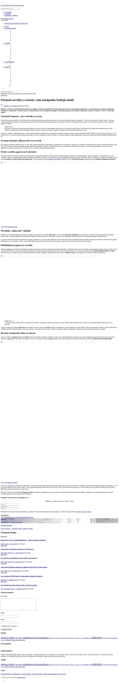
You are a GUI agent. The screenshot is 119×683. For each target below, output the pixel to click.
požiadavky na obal (78, 638)
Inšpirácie (7, 43)
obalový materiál (65, 638)
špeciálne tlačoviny (18, 640)
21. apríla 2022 (18, 553)
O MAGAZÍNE (26, 674)
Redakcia (6, 106)
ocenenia (71, 638)
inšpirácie (5, 638)
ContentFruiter (21, 677)
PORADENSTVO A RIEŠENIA (10, 674)
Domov (6, 26)
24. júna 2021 (13, 544)
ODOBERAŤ (4, 515)
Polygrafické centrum (7, 18)
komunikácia (18, 638)
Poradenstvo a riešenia (11, 15)
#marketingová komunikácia (13, 517)
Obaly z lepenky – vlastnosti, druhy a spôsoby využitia (17, 528)
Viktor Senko (5, 544)
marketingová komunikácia (36, 637)
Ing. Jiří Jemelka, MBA (8, 589)
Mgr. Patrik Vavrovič (7, 553)
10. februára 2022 (19, 562)
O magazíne (8, 12)
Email (3, 619)
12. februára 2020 (20, 589)
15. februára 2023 (12, 580)
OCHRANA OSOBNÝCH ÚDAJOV (54, 674)
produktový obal (87, 638)
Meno (3, 613)
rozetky (8, 249)
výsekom (9, 338)
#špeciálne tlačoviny (27, 517)
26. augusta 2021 (16, 571)
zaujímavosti (8, 640)
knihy (12, 637)
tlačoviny (97, 637)
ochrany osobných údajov (83, 512)
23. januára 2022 (15, 106)
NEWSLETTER (37, 674)
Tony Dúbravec (5, 571)
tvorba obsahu (106, 638)
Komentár (4, 596)
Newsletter (7, 14)
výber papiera (114, 638)
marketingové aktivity (54, 638)
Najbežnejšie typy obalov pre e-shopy (12, 522)
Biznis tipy (7, 67)
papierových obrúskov (55, 159)
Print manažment (9, 62)
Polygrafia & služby (10, 28)
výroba (2, 640)
